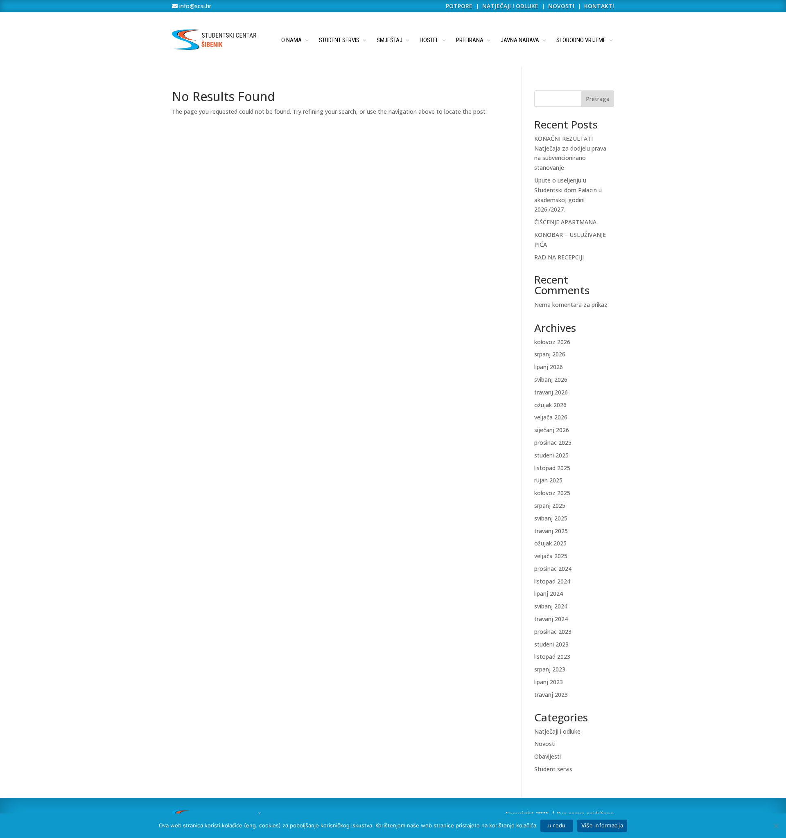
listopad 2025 (552, 468)
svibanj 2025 (550, 518)
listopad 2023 (552, 656)
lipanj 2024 (548, 593)
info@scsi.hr (194, 6)
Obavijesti (547, 756)
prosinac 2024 (552, 568)
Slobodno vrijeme (581, 40)
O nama (291, 40)
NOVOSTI (562, 6)
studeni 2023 (551, 644)
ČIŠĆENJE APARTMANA (565, 222)
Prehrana (469, 40)
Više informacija (602, 825)
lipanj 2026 (548, 367)
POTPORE (459, 6)
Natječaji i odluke (557, 731)
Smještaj (389, 40)
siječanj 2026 (551, 430)
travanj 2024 (551, 619)
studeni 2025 (551, 455)
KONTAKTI (599, 6)
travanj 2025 (551, 531)
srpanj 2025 (549, 505)
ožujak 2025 (550, 543)
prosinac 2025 (552, 442)
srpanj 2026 (549, 354)
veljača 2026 (550, 417)
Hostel (429, 40)
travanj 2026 (551, 392)
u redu (556, 825)
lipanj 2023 (548, 682)
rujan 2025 (548, 480)
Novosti (545, 744)
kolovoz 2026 (552, 342)
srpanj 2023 (549, 669)
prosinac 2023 (552, 631)
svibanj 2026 (550, 379)
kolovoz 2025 (552, 493)
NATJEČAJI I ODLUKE (510, 6)
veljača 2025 (550, 556)
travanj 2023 (551, 694)
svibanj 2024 (550, 606)
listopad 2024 (552, 581)
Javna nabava (520, 40)
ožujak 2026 (550, 405)
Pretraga (598, 99)
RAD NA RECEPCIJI (559, 257)
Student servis (339, 40)
